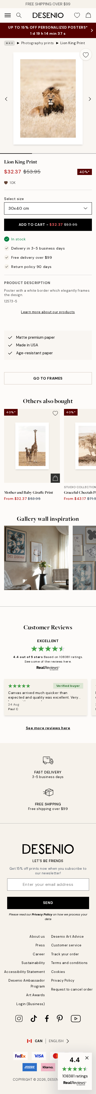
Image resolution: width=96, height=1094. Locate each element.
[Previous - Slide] (6, 104)
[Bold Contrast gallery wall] (36, 563)
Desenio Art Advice (67, 941)
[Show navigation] (7, 15)
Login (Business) (30, 1009)
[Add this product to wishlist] (86, 59)
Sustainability (33, 968)
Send (48, 907)
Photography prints (37, 48)
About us (37, 941)
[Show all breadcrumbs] (9, 48)
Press (40, 950)
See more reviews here (48, 733)
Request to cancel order (72, 994)
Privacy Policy (42, 919)
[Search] (19, 15)
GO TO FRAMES (48, 383)
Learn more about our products (48, 317)
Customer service (66, 950)
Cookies (58, 977)
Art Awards (35, 1000)
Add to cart (48, 229)
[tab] (16, 157)
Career (39, 959)
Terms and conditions (69, 968)
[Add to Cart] (55, 483)
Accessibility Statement (24, 977)
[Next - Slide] (90, 104)
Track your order (65, 959)
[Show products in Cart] (88, 15)
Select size (14, 204)
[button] (75, 1071)
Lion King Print (72, 48)
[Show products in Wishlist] (77, 15)
